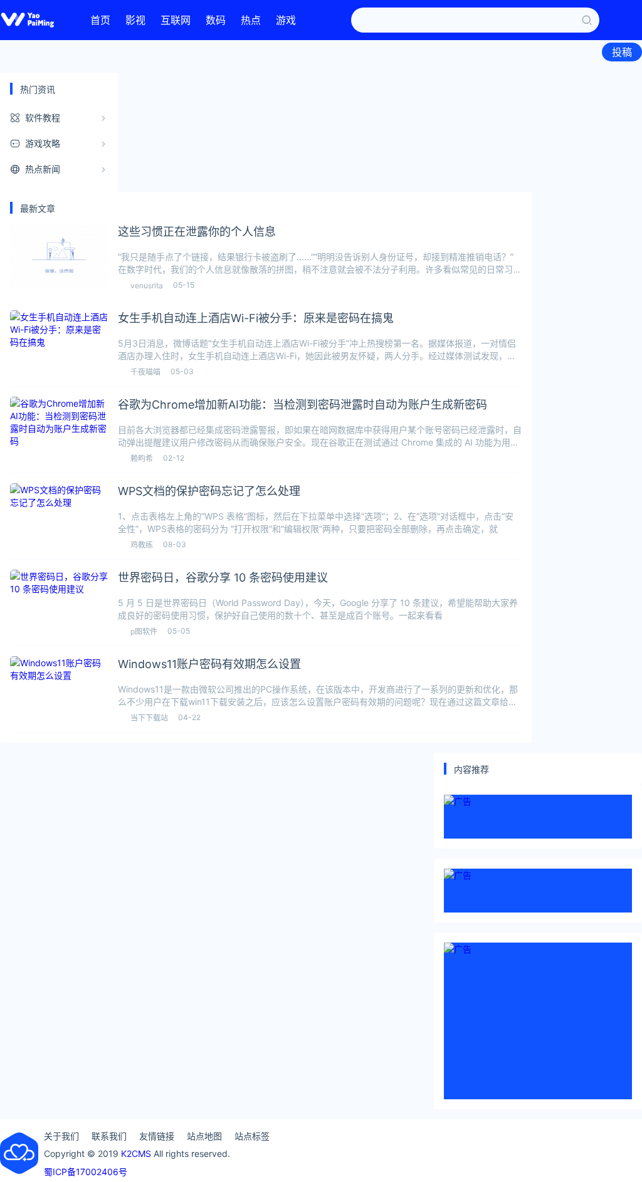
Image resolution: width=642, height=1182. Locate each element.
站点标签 (252, 1136)
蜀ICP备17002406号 (85, 1171)
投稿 (622, 52)
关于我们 (61, 1136)
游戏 (286, 20)
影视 (135, 20)
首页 (100, 20)
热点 (251, 20)
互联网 (175, 20)
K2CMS (136, 1153)
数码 (216, 20)
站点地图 (204, 1136)
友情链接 (156, 1136)
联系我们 (109, 1136)
